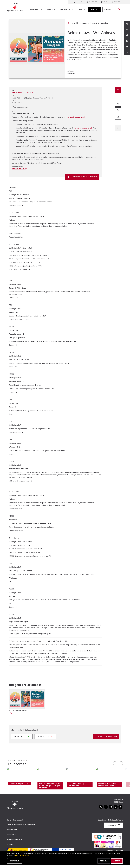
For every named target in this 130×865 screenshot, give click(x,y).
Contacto (10, 844)
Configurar (14, 861)
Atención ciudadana (14, 839)
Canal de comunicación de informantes (21, 825)
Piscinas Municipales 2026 (19, 783)
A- (81, 2)
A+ (75, 2)
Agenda (84, 23)
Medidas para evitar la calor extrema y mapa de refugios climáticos (49, 785)
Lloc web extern (18, 169)
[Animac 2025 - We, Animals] (27, 699)
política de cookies (22, 855)
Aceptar (116, 861)
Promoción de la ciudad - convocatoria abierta (107, 784)
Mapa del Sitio (12, 834)
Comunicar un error (104, 736)
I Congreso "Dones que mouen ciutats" (77, 784)
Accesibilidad (12, 829)
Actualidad (76, 23)
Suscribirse (111, 825)
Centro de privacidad (15, 820)
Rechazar (104, 861)
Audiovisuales (17, 92)
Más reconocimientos (115, 851)
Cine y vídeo (29, 92)
